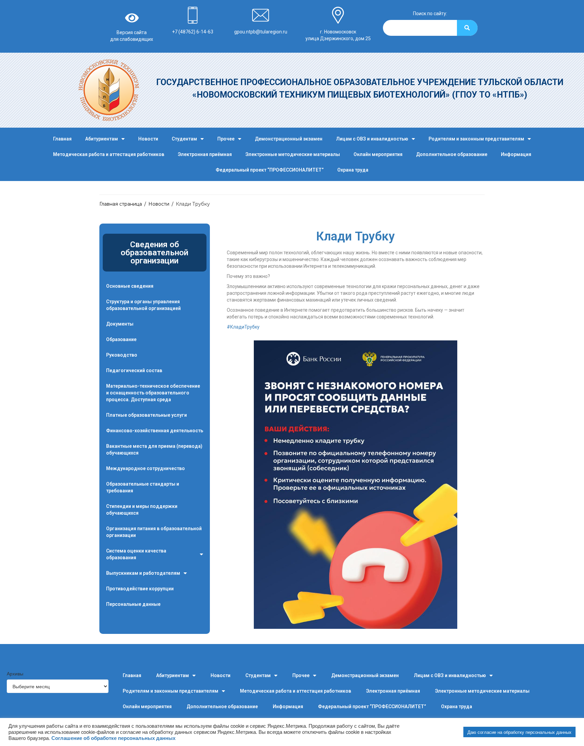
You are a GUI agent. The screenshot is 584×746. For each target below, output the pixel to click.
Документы (119, 324)
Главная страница (120, 204)
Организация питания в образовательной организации (154, 532)
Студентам (184, 139)
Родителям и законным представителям (476, 139)
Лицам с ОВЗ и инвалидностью (372, 139)
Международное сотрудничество (145, 468)
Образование (121, 339)
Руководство (121, 355)
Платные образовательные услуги (146, 415)
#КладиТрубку (243, 327)
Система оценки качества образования (136, 554)
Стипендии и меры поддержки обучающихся (141, 510)
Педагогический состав (134, 370)
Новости (148, 139)
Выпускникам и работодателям (143, 573)
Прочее (226, 139)
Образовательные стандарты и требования (142, 487)
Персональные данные (133, 604)
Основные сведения (129, 286)
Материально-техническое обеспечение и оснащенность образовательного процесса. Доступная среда (153, 392)
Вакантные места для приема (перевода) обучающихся (154, 449)
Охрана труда (352, 170)
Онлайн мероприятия (378, 154)
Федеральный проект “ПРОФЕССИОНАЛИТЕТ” (270, 170)
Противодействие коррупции (140, 588)
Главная (62, 139)
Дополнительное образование (451, 154)
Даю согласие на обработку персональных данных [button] (519, 732)
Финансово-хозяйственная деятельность (154, 430)
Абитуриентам (101, 139)
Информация (516, 154)
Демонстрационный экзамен (288, 139)
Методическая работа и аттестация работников (108, 154)
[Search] (467, 28)
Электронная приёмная (205, 154)
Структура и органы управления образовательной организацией (143, 305)
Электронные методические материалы (292, 154)
